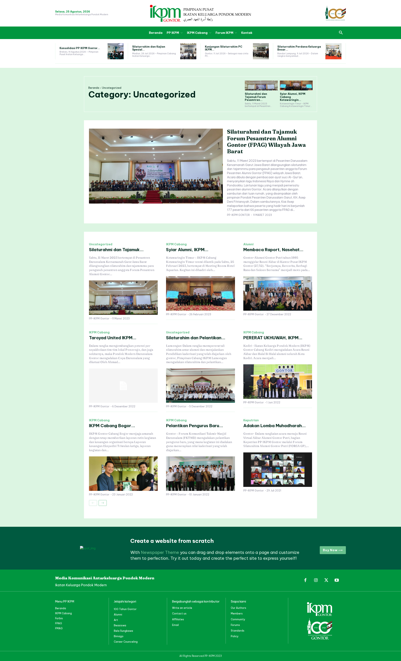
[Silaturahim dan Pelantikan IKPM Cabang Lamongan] (200, 385)
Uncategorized (100, 244)
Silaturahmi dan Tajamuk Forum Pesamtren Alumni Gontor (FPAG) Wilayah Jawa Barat (266, 141)
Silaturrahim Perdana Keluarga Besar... (299, 48)
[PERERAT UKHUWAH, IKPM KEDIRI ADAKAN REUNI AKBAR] (277, 381)
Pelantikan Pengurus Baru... (194, 425)
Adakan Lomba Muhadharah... (274, 425)
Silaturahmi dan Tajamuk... (116, 249)
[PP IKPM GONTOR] (200, 13)
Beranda (93, 87)
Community (238, 619)
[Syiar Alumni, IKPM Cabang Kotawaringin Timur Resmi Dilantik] (296, 85)
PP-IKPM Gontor (238, 215)
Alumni (248, 244)
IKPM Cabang (176, 244)
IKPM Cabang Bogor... (112, 425)
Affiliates (178, 619)
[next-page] (103, 503)
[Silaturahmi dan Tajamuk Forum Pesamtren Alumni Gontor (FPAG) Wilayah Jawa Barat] (261, 85)
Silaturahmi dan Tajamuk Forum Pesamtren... (256, 96)
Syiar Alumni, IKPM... (187, 249)
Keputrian (251, 420)
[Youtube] (336, 580)
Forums (235, 625)
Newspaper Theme (160, 552)
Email (175, 625)
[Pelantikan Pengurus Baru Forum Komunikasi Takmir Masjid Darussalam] (200, 473)
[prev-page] (93, 503)
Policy (235, 636)
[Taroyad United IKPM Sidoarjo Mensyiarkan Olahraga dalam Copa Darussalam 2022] (123, 385)
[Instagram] (316, 580)
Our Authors (238, 607)
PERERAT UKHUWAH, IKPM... (272, 337)
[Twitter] (326, 580)
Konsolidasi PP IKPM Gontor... (80, 48)
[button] (341, 33)
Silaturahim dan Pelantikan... (195, 337)
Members (237, 613)
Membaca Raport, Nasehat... (273, 249)
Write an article (182, 607)
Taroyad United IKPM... (112, 337)
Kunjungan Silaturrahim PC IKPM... (223, 48)
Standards (237, 630)
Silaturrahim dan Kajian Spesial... (148, 48)
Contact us (179, 613)
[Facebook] (305, 580)
